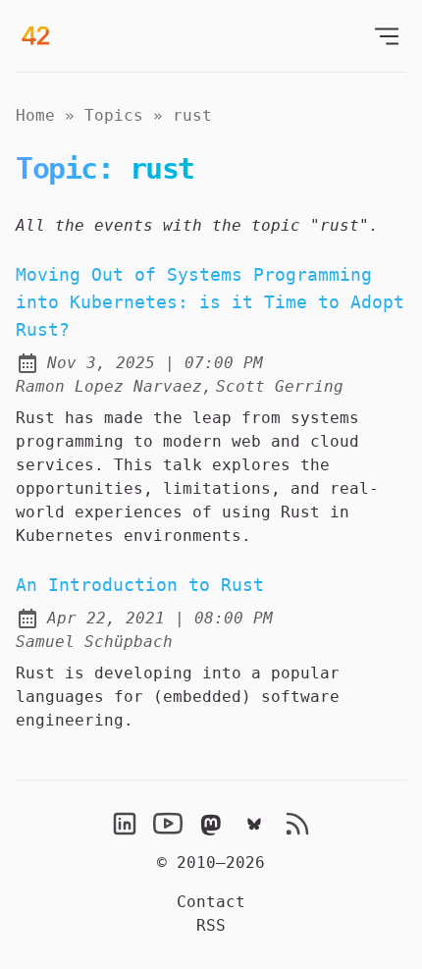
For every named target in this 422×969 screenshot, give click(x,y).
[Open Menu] (386, 36)
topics (113, 115)
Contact (211, 901)
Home (35, 115)
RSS (211, 925)
